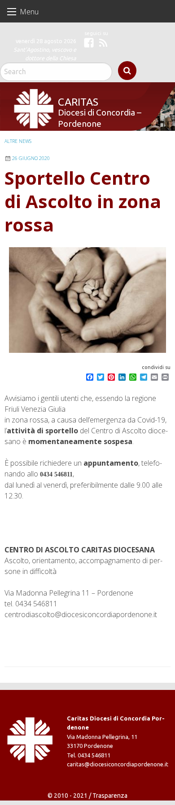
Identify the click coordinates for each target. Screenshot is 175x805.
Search (127, 70)
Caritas (77, 101)
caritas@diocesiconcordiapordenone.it (117, 764)
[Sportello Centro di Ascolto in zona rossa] (87, 300)
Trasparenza (109, 795)
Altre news (17, 141)
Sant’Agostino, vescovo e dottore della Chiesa (44, 53)
